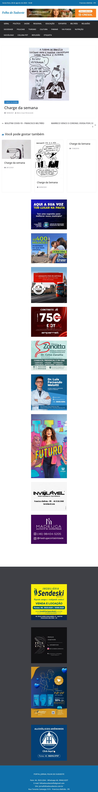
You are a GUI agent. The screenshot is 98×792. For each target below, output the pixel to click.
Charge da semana (14, 162)
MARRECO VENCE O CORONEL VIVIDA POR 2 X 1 (72, 125)
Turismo (32, 29)
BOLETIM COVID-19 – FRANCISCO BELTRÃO (24, 123)
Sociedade (8, 29)
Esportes (62, 23)
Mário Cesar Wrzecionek (25, 113)
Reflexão (36, 35)
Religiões (86, 23)
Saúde (27, 23)
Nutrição (79, 29)
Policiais (21, 29)
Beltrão (74, 23)
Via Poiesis (66, 29)
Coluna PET (23, 35)
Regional (37, 23)
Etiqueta (48, 35)
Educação (50, 23)
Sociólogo (9, 35)
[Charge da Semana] (49, 141)
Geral (6, 23)
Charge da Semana (11, 102)
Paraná (54, 29)
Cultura (43, 29)
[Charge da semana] (16, 141)
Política (16, 23)
